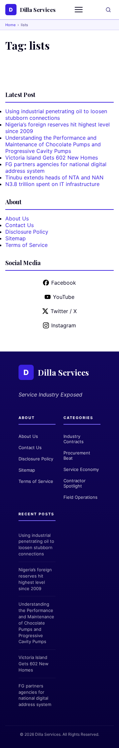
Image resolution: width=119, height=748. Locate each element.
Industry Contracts (73, 439)
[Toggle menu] (79, 10)
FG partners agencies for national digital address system (35, 695)
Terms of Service (26, 245)
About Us (17, 218)
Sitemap (15, 238)
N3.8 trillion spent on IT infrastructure (52, 184)
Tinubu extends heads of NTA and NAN (54, 177)
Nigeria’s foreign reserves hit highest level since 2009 (35, 579)
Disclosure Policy (26, 231)
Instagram (63, 325)
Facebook (63, 282)
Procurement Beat (76, 455)
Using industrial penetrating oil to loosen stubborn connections (56, 114)
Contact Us (19, 225)
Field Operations (80, 497)
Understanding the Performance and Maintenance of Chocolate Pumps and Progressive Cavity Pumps (53, 144)
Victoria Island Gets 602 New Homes (51, 157)
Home (10, 25)
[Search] (108, 9)
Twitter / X (64, 311)
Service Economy (81, 469)
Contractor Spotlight (74, 483)
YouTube (63, 297)
